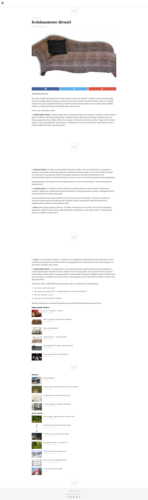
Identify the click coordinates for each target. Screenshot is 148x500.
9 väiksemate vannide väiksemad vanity (56, 395)
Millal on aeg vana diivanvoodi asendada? (57, 319)
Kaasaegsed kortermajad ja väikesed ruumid (58, 345)
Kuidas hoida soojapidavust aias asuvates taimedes (60, 387)
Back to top (74, 491)
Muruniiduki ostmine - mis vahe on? (55, 442)
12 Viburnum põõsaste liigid (52, 468)
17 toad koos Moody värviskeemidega (56, 434)
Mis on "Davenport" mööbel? (53, 311)
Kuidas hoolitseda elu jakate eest (54, 451)
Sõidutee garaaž (48, 378)
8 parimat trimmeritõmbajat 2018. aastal (57, 425)
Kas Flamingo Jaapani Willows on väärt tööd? (59, 416)
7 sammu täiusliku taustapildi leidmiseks (57, 404)
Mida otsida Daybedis (50, 328)
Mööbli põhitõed (36, 18)
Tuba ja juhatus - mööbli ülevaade (55, 337)
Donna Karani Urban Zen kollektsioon (55, 354)
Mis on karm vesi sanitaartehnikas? (55, 460)
